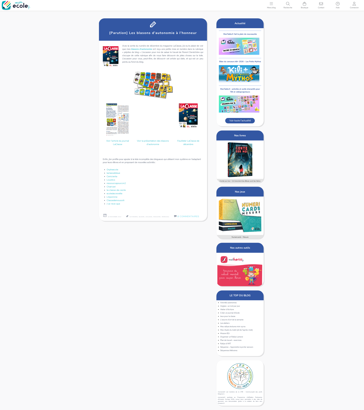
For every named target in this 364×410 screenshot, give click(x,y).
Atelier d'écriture (227, 309)
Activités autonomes (228, 302)
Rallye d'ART (225, 343)
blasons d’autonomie (141, 49)
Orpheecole (112, 169)
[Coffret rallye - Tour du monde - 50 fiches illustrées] (240, 159)
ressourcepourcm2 (116, 183)
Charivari (111, 186)
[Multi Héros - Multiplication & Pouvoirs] (240, 216)
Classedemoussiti (115, 200)
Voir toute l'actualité (240, 120)
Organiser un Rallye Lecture (231, 337)
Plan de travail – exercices (230, 340)
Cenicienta (112, 176)
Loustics (111, 179)
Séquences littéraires (228, 350)
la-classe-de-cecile (116, 190)
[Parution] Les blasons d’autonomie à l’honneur (153, 33)
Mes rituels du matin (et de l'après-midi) (236, 330)
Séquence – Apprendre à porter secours (236, 347)
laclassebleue (113, 173)
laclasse (148, 217)
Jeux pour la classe (227, 316)
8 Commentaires (188, 216)
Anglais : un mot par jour (230, 306)
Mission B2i (225, 333)
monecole (165, 217)
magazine (157, 217)
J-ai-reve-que (113, 203)
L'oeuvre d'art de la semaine (231, 319)
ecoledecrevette (114, 193)
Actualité (240, 23)
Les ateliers (224, 323)
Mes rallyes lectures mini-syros (232, 326)
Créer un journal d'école (230, 313)
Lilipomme (112, 197)
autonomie (134, 217)
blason (141, 217)
